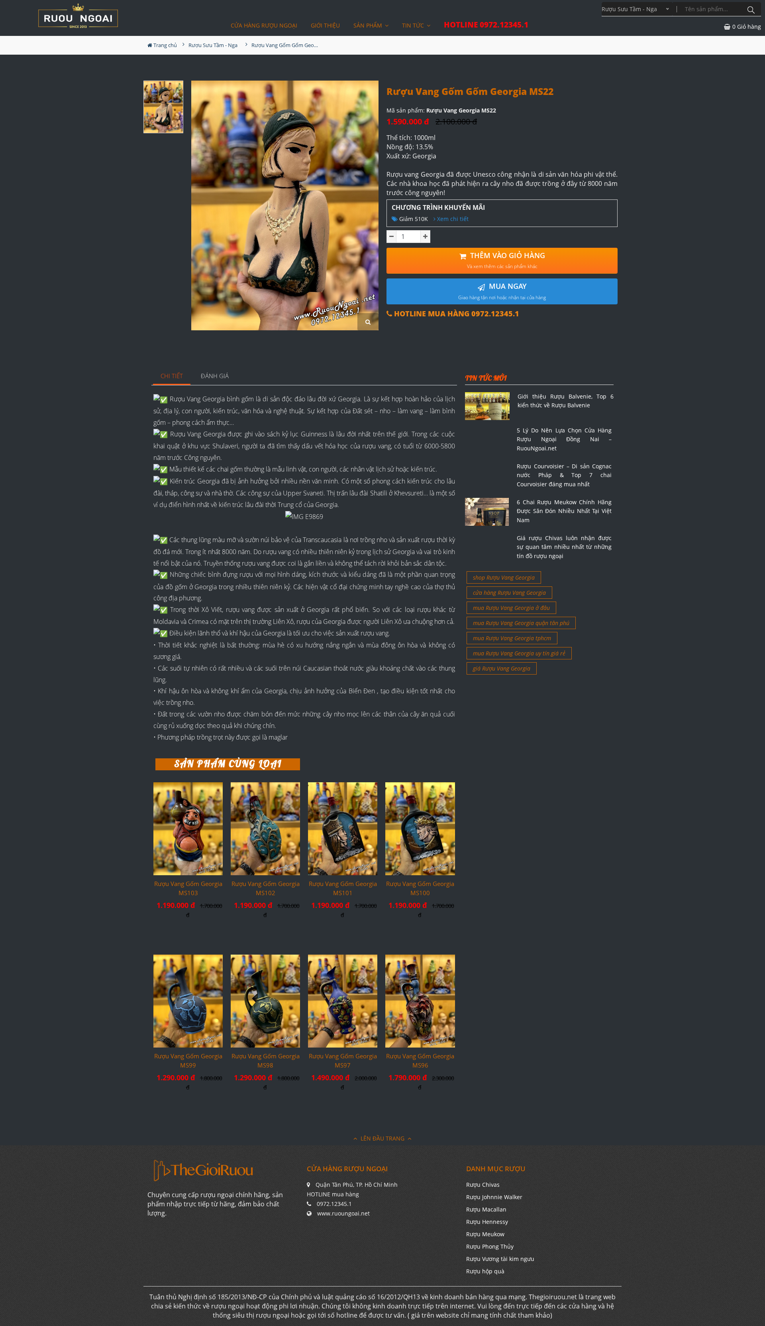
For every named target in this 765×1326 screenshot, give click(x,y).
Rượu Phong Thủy (490, 1246)
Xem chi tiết (452, 219)
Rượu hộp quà (485, 1271)
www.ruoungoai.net (343, 1213)
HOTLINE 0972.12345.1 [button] (486, 25)
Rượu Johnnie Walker (494, 1197)
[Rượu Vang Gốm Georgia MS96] (420, 1001)
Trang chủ (164, 45)
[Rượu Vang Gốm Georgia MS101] (342, 828)
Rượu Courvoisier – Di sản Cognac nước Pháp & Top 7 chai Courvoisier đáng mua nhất (564, 475)
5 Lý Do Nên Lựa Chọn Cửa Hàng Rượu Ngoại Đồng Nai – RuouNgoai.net (564, 439)
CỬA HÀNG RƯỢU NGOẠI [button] (264, 25)
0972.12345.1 (334, 1204)
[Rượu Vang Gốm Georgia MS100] (420, 828)
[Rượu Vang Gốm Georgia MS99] (188, 1001)
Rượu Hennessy (487, 1221)
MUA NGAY (502, 291)
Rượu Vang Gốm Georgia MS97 (343, 1060)
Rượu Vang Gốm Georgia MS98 (265, 1060)
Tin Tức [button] (414, 25)
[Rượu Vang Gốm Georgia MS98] (265, 1001)
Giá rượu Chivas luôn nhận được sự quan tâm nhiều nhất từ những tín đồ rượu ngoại (564, 547)
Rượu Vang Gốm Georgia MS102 (265, 888)
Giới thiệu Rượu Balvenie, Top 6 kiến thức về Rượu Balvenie (566, 401)
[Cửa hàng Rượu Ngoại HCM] (78, 15)
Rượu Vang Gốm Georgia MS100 (420, 888)
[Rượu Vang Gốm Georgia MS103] (188, 828)
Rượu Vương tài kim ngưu (500, 1259)
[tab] (172, 376)
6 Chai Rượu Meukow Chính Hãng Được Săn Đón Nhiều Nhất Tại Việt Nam (564, 511)
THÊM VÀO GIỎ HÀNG (506, 260)
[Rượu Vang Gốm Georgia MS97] (342, 1001)
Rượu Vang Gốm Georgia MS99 (188, 1060)
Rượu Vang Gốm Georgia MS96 (420, 1060)
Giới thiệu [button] (325, 25)
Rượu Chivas (483, 1184)
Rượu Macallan (486, 1209)
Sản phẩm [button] (368, 25)
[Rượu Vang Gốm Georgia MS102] (265, 828)
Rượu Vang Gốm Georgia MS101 (343, 888)
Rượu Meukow (485, 1234)
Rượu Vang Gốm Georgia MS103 (188, 888)
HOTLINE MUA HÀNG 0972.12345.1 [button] (455, 313)
